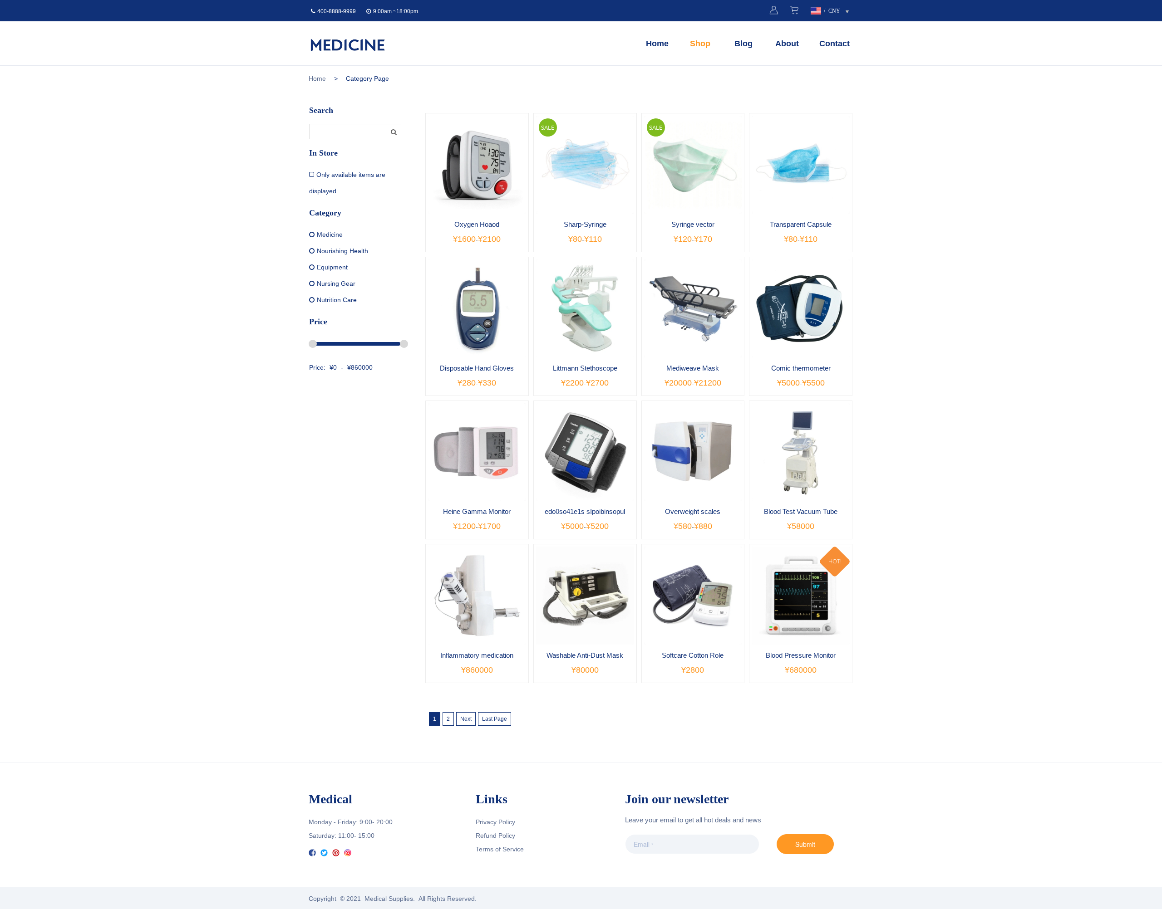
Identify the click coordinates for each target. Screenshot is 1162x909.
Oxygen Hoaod (476, 224)
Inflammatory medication (476, 655)
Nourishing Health (342, 250)
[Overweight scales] (693, 452)
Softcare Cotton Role (693, 655)
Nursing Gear (336, 283)
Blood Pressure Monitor (801, 655)
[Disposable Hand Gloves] (477, 308)
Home (317, 78)
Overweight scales (692, 511)
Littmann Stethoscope (585, 368)
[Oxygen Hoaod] (477, 165)
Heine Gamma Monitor (477, 511)
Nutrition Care (337, 299)
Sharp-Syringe (585, 224)
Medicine (330, 234)
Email (640, 844)
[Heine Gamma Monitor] (477, 452)
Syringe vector (692, 224)
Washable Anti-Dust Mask (585, 655)
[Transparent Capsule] (801, 165)
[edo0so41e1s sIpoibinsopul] (585, 452)
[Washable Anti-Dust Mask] (585, 596)
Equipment (332, 267)
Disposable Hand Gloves (477, 368)
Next (466, 719)
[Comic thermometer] (801, 308)
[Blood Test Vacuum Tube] (801, 452)
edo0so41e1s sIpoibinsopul (585, 511)
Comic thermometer (801, 368)
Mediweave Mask (692, 368)
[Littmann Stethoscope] (585, 308)
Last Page (494, 719)
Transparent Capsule (801, 224)
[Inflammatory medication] (477, 596)
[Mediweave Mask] (693, 308)
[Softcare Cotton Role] (693, 596)
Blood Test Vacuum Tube (800, 511)
